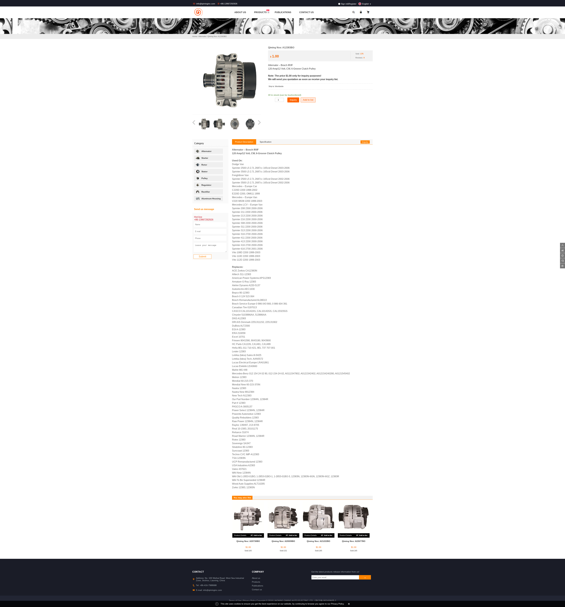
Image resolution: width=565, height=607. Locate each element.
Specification (265, 142)
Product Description (244, 142)
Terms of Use (235, 600)
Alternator (202, 36)
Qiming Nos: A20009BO (283, 541)
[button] (194, 124)
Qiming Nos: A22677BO (353, 541)
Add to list (308, 100)
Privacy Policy (249, 600)
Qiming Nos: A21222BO (318, 541)
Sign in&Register (348, 4)
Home (194, 36)
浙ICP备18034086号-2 (325, 600)
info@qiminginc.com (206, 3)
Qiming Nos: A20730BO (248, 541)
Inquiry (365, 142)
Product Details (240, 535)
